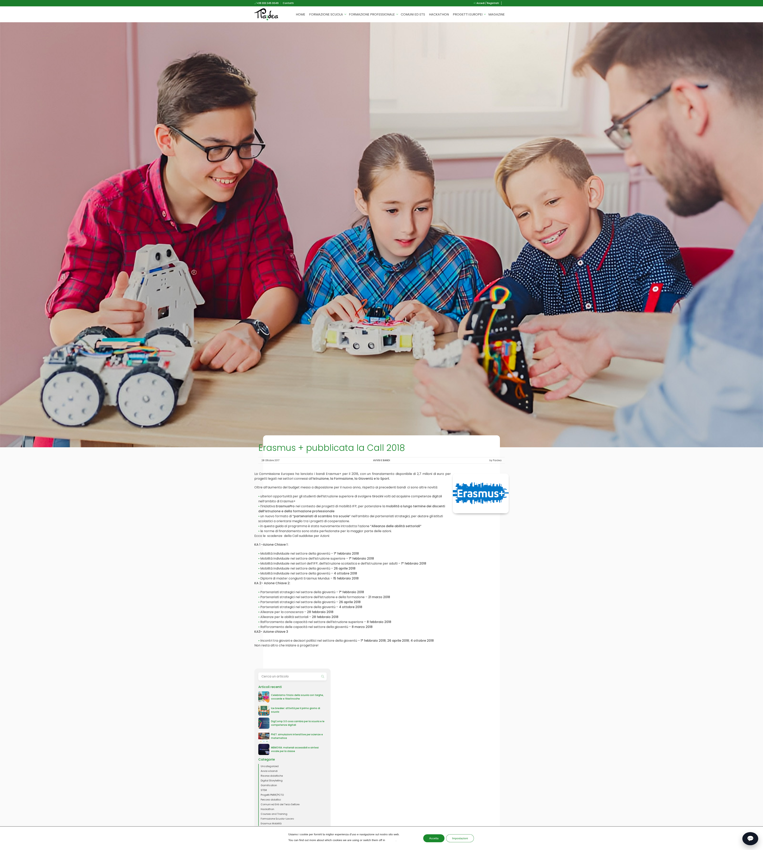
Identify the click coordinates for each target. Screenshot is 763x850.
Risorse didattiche (272, 775)
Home (300, 14)
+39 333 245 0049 (268, 3)
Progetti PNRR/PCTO (272, 795)
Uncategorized (270, 766)
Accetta (434, 838)
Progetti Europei (467, 14)
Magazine (496, 14)
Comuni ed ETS (413, 14)
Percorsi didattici (271, 799)
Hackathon (439, 14)
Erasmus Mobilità (271, 823)
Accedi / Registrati (487, 3)
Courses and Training (274, 814)
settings (391, 840)
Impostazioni (460, 838)
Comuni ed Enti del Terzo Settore (280, 804)
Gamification (269, 785)
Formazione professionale (372, 14)
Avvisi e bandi (381, 460)
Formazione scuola (326, 14)
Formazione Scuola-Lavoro (277, 818)
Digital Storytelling (272, 780)
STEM (264, 790)
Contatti (288, 3)
